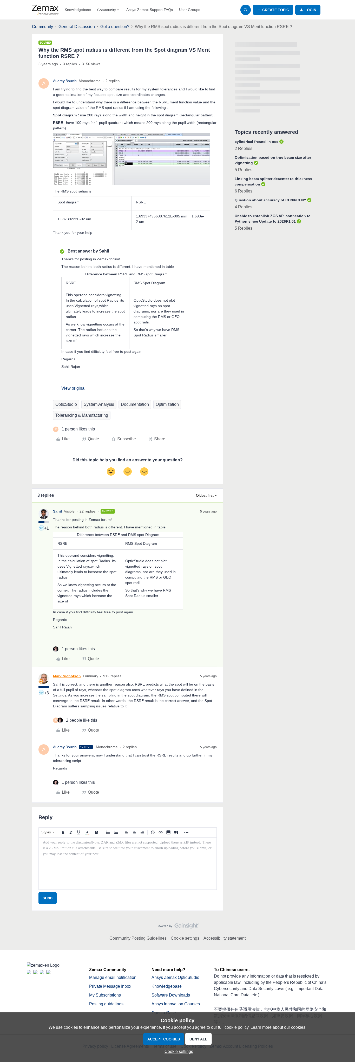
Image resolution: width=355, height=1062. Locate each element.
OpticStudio (66, 404)
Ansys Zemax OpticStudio (175, 977)
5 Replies (243, 170)
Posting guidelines (106, 1004)
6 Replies (243, 191)
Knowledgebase (78, 10)
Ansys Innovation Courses (176, 1004)
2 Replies (243, 148)
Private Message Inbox (110, 986)
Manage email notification (112, 977)
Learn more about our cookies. (278, 1027)
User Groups (189, 10)
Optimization (167, 404)
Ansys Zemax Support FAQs (149, 10)
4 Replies (243, 207)
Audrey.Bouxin (65, 81)
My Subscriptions (105, 995)
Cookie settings (185, 938)
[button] (273, 10)
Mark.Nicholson (67, 676)
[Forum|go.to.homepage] (45, 10)
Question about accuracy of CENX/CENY (270, 200)
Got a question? (114, 26)
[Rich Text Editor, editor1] (127, 864)
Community (42, 26)
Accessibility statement (224, 938)
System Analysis (99, 404)
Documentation (135, 404)
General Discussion (76, 26)
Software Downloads (171, 995)
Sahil (57, 511)
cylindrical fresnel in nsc (256, 142)
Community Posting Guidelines (138, 938)
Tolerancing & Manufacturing (81, 415)
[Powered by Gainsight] (178, 927)
